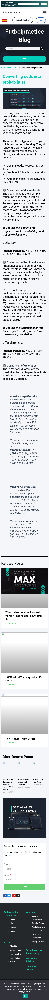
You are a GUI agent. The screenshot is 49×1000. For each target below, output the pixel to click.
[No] (45, 990)
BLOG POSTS (12, 68)
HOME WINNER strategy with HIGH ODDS (23, 782)
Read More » (10, 623)
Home (3, 68)
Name (7, 864)
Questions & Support (32, 967)
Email (7, 875)
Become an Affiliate (32, 960)
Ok (25, 996)
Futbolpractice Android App (34, 952)
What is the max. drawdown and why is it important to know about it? (23, 615)
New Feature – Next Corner (20, 738)
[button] (44, 12)
